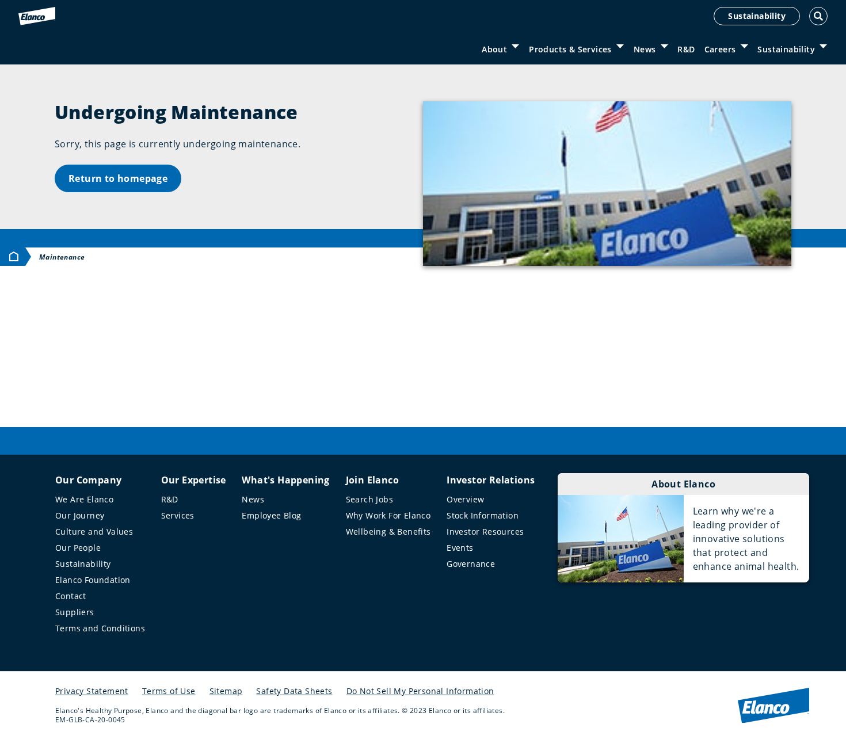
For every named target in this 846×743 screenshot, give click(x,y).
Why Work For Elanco (388, 515)
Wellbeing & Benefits (388, 531)
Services (178, 515)
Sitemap (226, 690)
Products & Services (570, 49)
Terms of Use (169, 690)
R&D (686, 49)
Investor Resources (485, 531)
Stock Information (483, 515)
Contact (70, 595)
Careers (720, 49)
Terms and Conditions (100, 628)
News (645, 49)
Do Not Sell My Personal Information (420, 690)
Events (460, 547)
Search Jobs (369, 499)
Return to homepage (117, 178)
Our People (78, 547)
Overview (465, 499)
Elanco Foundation (93, 579)
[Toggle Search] (818, 16)
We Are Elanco (84, 499)
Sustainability (757, 15)
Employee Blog (271, 515)
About (494, 49)
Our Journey (79, 515)
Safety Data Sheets (294, 690)
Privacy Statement (91, 690)
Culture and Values (94, 531)
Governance (471, 563)
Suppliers (74, 612)
